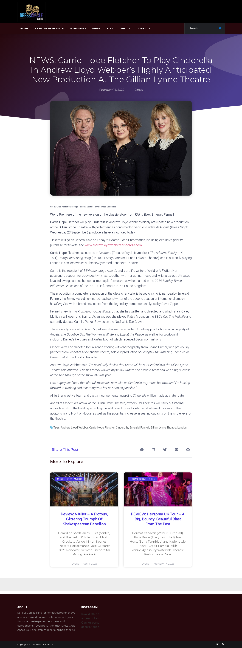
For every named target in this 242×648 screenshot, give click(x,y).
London (182, 427)
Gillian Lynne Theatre (163, 427)
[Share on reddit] (188, 450)
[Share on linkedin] (153, 450)
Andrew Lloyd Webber (74, 427)
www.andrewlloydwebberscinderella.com (113, 245)
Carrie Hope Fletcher (102, 427)
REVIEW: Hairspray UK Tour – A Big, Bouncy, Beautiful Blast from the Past (158, 519)
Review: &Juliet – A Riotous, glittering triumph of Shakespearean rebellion (84, 519)
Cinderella (122, 427)
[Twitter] (217, 644)
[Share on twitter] (165, 450)
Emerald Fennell (139, 427)
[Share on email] (176, 450)
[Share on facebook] (142, 450)
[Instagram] (222, 644)
